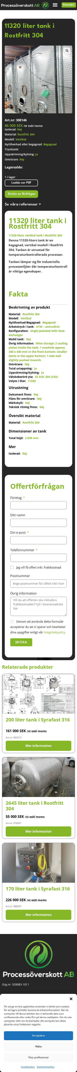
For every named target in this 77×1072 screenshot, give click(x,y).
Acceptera (38, 1035)
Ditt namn (17, 515)
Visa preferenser (38, 1057)
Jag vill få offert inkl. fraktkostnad (38, 567)
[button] (71, 999)
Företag (16, 498)
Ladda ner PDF (21, 182)
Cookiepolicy (28, 1066)
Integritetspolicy (45, 1066)
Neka (38, 1046)
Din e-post (18, 532)
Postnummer (20, 576)
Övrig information (23, 593)
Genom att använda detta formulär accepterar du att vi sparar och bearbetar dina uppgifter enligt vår (38, 626)
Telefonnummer (22, 550)
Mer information (38, 745)
